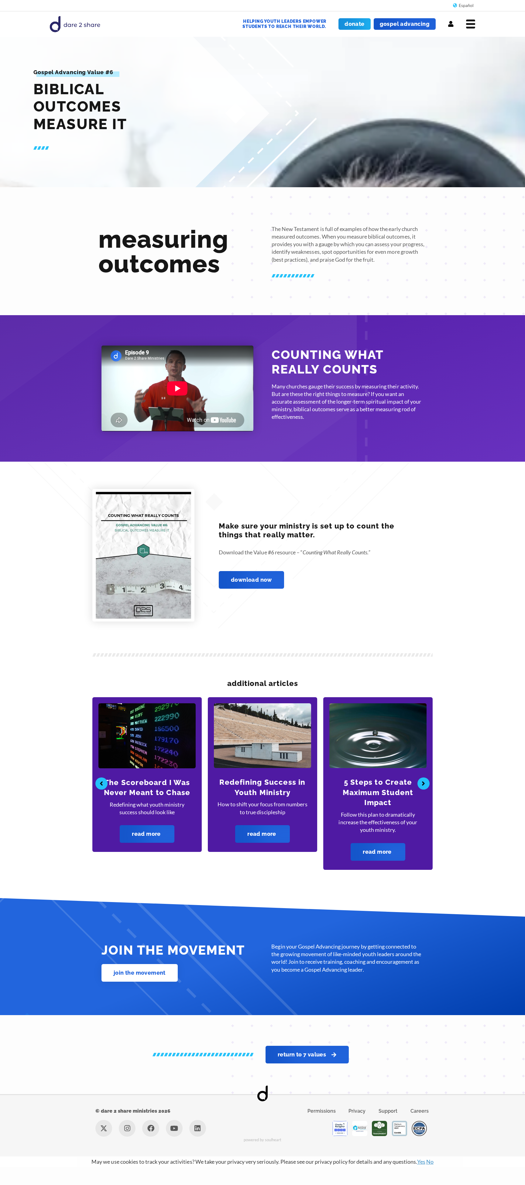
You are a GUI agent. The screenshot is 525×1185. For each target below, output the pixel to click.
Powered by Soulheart (263, 1157)
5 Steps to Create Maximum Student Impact (262, 792)
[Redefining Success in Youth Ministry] (147, 735)
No (430, 1179)
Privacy (356, 1129)
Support (388, 1129)
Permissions (321, 1129)
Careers (419, 1129)
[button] (101, 792)
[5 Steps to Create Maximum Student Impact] (262, 735)
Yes (421, 1179)
